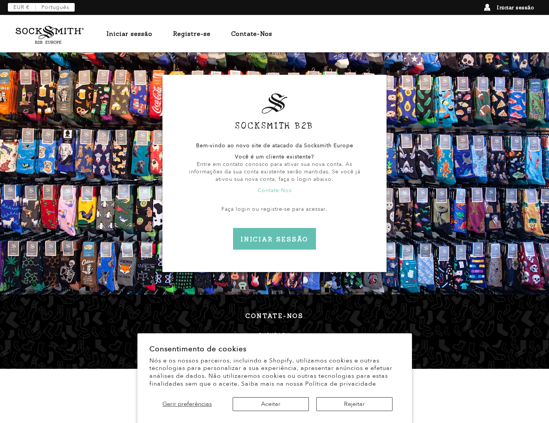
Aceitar (270, 404)
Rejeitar (354, 404)
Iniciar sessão (515, 7)
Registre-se (192, 33)
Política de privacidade (340, 384)
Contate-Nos (251, 33)
